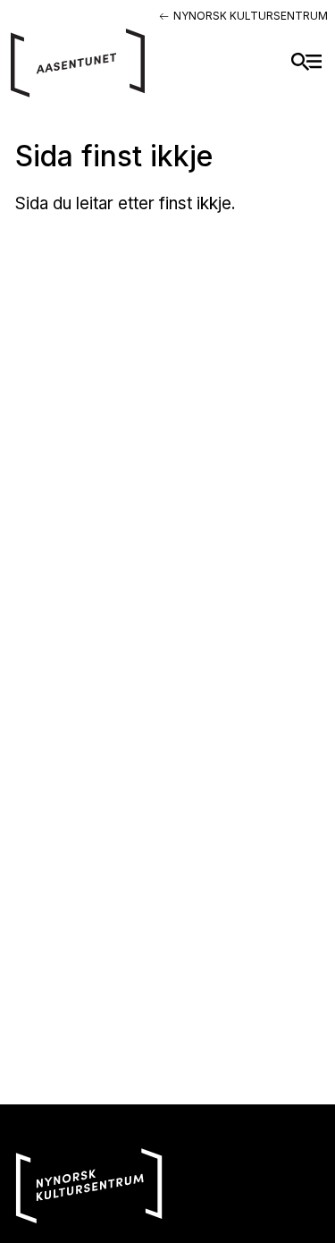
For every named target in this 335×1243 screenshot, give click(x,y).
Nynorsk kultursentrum (250, 15)
